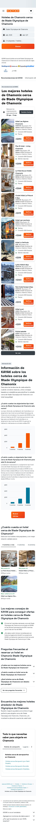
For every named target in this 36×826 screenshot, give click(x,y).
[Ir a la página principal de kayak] (13, 11)
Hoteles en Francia (17, 786)
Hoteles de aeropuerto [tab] (12, 747)
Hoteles (17, 784)
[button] (3, 11)
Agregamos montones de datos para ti (16, 816)
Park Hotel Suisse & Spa (24, 287)
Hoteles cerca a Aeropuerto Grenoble (17, 766)
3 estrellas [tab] (21, 545)
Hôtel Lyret (19, 309)
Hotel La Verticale (22, 242)
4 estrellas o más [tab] (8, 545)
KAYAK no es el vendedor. (12, 812)
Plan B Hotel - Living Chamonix (22, 147)
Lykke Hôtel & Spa (22, 265)
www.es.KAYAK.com (7, 784)
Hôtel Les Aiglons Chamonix (21, 122)
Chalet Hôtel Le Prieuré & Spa (24, 196)
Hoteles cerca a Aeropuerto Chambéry (17, 769)
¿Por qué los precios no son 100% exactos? (14, 820)
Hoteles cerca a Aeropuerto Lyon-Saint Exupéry (18, 762)
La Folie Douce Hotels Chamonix (23, 172)
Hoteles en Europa (27, 784)
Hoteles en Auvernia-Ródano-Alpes (16, 787)
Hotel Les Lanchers (22, 220)
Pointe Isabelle (20, 331)
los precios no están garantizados (17, 806)
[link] (18, 515)
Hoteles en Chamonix (17, 789)
